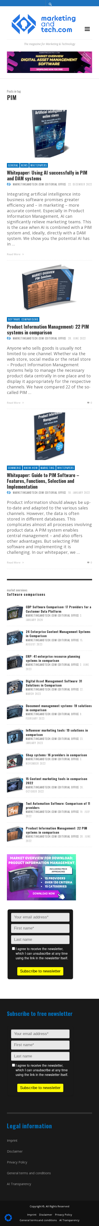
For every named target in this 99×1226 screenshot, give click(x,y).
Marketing (48, 468)
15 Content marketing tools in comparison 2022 (56, 780)
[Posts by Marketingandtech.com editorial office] (9, 184)
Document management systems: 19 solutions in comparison (59, 707)
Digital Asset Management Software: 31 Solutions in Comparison (54, 682)
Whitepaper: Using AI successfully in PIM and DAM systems (47, 175)
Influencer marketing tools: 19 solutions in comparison (57, 732)
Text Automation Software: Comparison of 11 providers (58, 805)
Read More (14, 254)
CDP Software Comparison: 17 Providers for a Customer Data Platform (58, 608)
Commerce (14, 468)
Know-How (31, 468)
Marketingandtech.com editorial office (39, 184)
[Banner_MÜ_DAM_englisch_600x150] (49, 61)
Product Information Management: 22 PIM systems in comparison (48, 329)
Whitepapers (38, 165)
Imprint (12, 1140)
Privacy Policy (17, 1162)
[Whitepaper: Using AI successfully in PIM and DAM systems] (42, 134)
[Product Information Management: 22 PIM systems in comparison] (42, 288)
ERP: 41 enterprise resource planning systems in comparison (53, 658)
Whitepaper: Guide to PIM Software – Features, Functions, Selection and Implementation (43, 481)
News (24, 165)
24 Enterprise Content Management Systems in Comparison (58, 633)
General (13, 165)
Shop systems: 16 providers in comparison (56, 754)
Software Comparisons (23, 319)
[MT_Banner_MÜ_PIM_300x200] (41, 877)
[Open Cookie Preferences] (8, 1220)
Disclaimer (15, 1151)
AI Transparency (19, 1184)
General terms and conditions (29, 1173)
